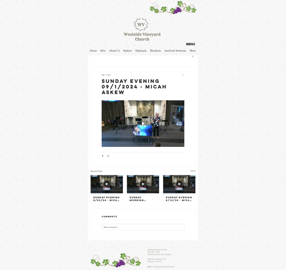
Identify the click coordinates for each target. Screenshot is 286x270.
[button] (193, 56)
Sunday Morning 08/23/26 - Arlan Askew (140, 199)
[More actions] (183, 75)
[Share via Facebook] (103, 156)
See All (193, 171)
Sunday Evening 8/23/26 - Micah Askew (106, 199)
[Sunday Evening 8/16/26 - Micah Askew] (179, 184)
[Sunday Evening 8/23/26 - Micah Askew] (107, 184)
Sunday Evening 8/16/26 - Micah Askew (179, 199)
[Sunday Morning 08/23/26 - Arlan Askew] (143, 184)
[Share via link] (108, 156)
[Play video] (143, 123)
